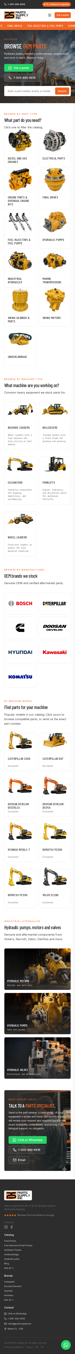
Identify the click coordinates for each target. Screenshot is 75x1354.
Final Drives (10, 1241)
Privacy (29, 1347)
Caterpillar (9, 1281)
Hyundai (8, 1290)
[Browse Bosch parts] (20, 603)
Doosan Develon (12, 1286)
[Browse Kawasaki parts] (55, 652)
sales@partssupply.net (19, 1323)
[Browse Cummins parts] (20, 628)
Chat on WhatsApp (30, 1140)
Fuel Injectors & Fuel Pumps (35, 25)
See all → (9, 1268)
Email (21, 1160)
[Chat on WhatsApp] (66, 1345)
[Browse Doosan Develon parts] (55, 628)
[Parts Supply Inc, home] (16, 15)
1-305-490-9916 (16, 4)
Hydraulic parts (12, 1259)
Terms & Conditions (13, 1347)
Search (62, 91)
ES (42, 1347)
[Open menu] (49, 15)
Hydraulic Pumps (12, 1250)
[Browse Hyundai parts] (20, 652)
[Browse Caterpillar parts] (55, 603)
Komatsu (8, 1295)
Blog (6, 1263)
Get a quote (63, 15)
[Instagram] (6, 1227)
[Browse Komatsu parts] (20, 676)
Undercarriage (11, 1254)
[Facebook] (11, 1227)
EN (37, 1347)
